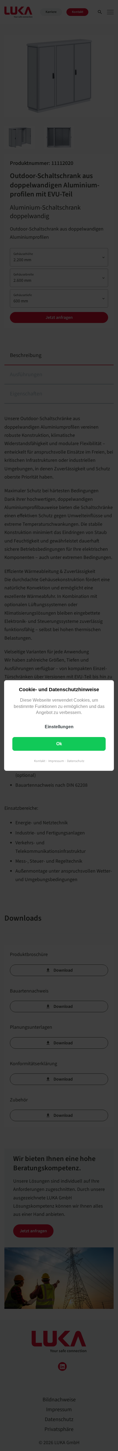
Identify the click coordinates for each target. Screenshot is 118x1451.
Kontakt (39, 761)
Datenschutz (75, 761)
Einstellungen (59, 726)
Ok (59, 743)
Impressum (56, 761)
